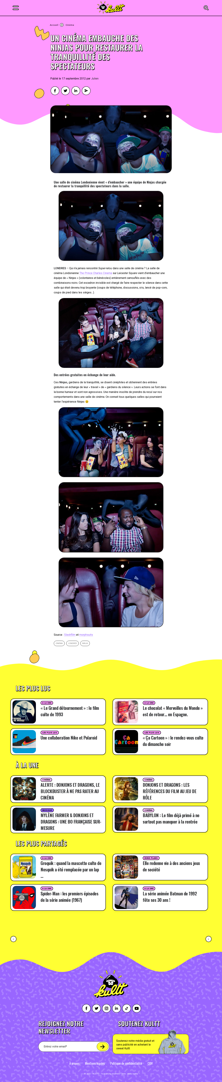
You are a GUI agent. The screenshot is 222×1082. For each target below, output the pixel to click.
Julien (95, 78)
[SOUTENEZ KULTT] (160, 1037)
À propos (74, 1063)
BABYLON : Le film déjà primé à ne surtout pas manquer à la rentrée (171, 818)
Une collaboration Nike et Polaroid (69, 737)
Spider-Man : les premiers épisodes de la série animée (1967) (69, 896)
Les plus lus (49, 733)
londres (72, 643)
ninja (85, 643)
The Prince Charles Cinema (95, 273)
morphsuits (86, 634)
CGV (150, 1063)
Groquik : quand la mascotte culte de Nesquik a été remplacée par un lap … (71, 869)
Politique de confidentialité (126, 1063)
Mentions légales (95, 1063)
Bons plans (151, 858)
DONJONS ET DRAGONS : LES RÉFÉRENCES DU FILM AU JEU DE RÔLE (169, 791)
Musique (47, 810)
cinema (59, 643)
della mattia (132, 1074)
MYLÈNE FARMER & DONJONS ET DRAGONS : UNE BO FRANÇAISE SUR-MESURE (71, 821)
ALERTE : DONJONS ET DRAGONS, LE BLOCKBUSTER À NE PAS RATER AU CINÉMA (70, 791)
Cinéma (70, 25)
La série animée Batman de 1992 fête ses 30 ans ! (170, 896)
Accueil (54, 25)
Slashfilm (69, 634)
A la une (46, 703)
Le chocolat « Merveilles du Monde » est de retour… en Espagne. (173, 711)
